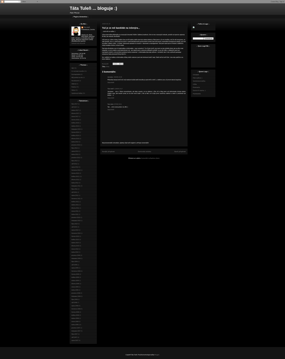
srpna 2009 (74, 268)
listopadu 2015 (75, 129)
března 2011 (75, 208)
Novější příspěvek (108, 151)
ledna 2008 (74, 324)
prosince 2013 (75, 145)
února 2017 (74, 116)
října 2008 (74, 299)
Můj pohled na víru (77, 77)
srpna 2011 (74, 195)
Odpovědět (110, 82)
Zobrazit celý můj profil (78, 43)
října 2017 (74, 104)
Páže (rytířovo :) (197, 78)
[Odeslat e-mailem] (114, 64)
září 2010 (74, 227)
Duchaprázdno (75, 74)
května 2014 (75, 135)
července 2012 (75, 170)
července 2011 (75, 198)
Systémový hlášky (76, 93)
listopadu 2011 (75, 186)
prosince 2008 (75, 293)
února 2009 (74, 287)
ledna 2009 (74, 290)
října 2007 (74, 334)
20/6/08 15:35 (118, 77)
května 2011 (75, 201)
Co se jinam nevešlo (77, 71)
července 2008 (75, 309)
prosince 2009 (75, 255)
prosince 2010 (75, 217)
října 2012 (74, 161)
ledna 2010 (74, 252)
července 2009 (75, 271)
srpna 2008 (74, 306)
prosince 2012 (75, 157)
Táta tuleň (110, 89)
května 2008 (75, 315)
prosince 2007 (75, 328)
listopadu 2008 (75, 296)
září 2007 (74, 337)
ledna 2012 (74, 183)
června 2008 (75, 312)
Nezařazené (75, 81)
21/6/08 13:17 (118, 89)
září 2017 (74, 107)
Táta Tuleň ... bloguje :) (93, 8)
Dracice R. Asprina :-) (199, 90)
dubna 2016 (75, 126)
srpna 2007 (74, 340)
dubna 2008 (75, 318)
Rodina (73, 87)
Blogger (157, 355)
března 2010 (75, 246)
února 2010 (74, 249)
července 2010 (75, 233)
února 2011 (74, 211)
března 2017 (75, 113)
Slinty (107, 66)
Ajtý (72, 68)
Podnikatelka (197, 94)
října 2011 (74, 189)
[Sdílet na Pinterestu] (122, 64)
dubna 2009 (75, 280)
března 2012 (75, 179)
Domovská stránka (144, 151)
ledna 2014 (74, 142)
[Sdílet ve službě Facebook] (120, 64)
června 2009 (75, 274)
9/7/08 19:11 (118, 104)
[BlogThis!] (116, 64)
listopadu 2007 (75, 331)
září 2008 (74, 302)
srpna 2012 (74, 167)
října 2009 (74, 261)
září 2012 (74, 164)
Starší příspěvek (180, 151)
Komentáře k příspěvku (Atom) (150, 158)
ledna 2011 (74, 214)
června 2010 (75, 236)
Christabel (196, 75)
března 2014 (75, 138)
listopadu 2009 (75, 258)
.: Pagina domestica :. (80, 17)
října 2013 (74, 148)
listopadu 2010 (75, 220)
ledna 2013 (74, 154)
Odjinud (73, 84)
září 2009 (74, 265)
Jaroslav (110, 77)
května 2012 (75, 176)
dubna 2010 (75, 242)
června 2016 (75, 120)
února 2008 (74, 321)
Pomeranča (196, 87)
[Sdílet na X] (118, 64)
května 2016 (75, 123)
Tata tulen (110, 104)
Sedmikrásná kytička (199, 81)
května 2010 (75, 239)
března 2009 (75, 283)
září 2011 (74, 192)
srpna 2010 (74, 230)
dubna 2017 (75, 110)
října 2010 (74, 224)
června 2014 (75, 132)
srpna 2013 (74, 151)
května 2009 (75, 277)
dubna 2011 (75, 205)
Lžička (195, 84)
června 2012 (75, 173)
